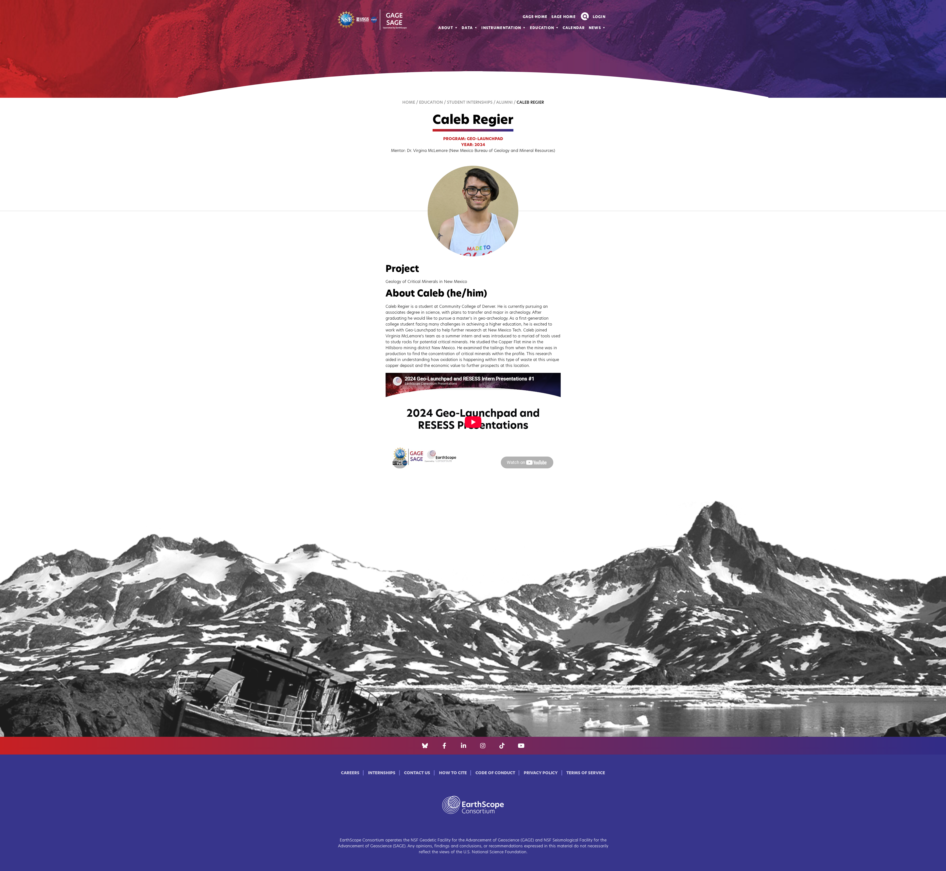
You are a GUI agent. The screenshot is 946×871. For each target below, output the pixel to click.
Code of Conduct (495, 773)
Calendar (574, 28)
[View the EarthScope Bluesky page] (425, 746)
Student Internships (469, 103)
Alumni (504, 103)
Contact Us (417, 773)
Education (542, 28)
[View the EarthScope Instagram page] (482, 746)
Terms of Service (585, 773)
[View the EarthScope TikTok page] (502, 746)
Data (467, 28)
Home (408, 103)
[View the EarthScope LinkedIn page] (463, 746)
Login (599, 17)
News (595, 28)
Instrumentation (501, 28)
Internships (381, 773)
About (445, 28)
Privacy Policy (541, 773)
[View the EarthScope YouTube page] (521, 746)
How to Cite (453, 773)
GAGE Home (535, 17)
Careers (350, 773)
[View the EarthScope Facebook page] (444, 746)
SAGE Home (563, 17)
